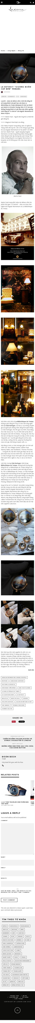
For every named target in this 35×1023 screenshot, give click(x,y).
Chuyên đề (13, 997)
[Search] (30, 2)
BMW (22, 929)
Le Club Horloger (8, 694)
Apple (5, 926)
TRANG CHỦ (14, 995)
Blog (25, 995)
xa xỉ (4, 981)
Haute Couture (8, 940)
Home (3, 50)
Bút (14, 933)
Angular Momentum (12, 130)
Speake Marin (15, 964)
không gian (20, 943)
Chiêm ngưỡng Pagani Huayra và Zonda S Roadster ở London (17, 739)
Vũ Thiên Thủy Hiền (7, 805)
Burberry (6, 933)
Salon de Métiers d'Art (24, 701)
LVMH (18, 950)
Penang (25, 698)
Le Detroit (20, 694)
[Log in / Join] (33, 2)
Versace (16, 978)
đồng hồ (6, 985)
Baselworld (25, 926)
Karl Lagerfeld (8, 943)
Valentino (6, 978)
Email (3, 867)
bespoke (3, 140)
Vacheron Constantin (19, 974)
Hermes (19, 940)
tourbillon (18, 967)
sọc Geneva (6, 705)
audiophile (14, 926)
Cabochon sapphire (17, 681)
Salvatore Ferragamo (22, 960)
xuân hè (12, 981)
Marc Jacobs (7, 953)
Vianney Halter (7, 708)
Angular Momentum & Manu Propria (14, 677)
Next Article (17, 743)
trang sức (6, 971)
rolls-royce (7, 960)
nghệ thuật (7, 957)
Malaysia (5, 698)
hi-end (27, 940)
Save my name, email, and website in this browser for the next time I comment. (16, 891)
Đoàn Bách (7, 91)
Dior (12, 936)
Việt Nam (25, 978)
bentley (5, 929)
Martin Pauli (4, 489)
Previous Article (17, 736)
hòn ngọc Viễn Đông (9, 687)
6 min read (23, 96)
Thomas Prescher (18, 705)
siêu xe (5, 964)
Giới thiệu (18, 998)
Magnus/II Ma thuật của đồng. (14, 122)
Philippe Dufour (7, 701)
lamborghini (18, 946)
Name (3, 857)
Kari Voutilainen (24, 687)
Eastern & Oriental (8, 684)
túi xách (6, 974)
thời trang (7, 967)
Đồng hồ (4, 96)
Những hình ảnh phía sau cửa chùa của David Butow (17, 747)
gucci (28, 936)
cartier (21, 933)
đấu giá (21, 981)
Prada (24, 957)
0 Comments (11, 96)
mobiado (18, 953)
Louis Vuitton (8, 950)
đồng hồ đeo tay (17, 985)
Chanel (5, 936)
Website (4, 878)
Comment (4, 820)
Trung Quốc (18, 971)
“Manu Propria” (8, 126)
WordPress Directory (2, 1022)
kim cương (6, 946)
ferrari (20, 936)
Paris (16, 957)
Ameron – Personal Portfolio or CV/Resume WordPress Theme (31, 1022)
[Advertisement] (17, 31)
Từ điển (25, 997)
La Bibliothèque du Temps (11, 691)
